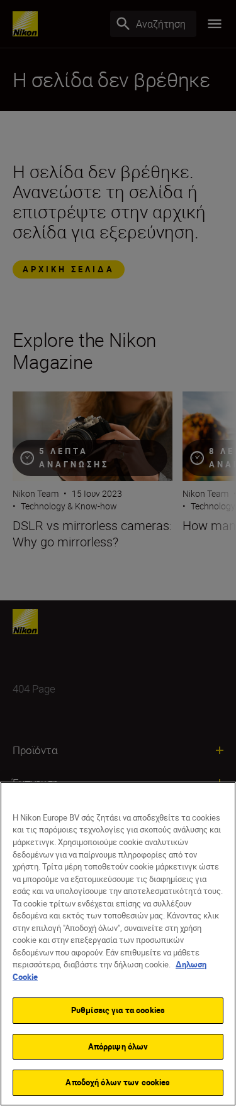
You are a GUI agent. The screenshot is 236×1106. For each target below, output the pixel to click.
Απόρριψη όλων (118, 1046)
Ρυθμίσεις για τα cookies (118, 1010)
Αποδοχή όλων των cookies (117, 1082)
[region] (118, 944)
